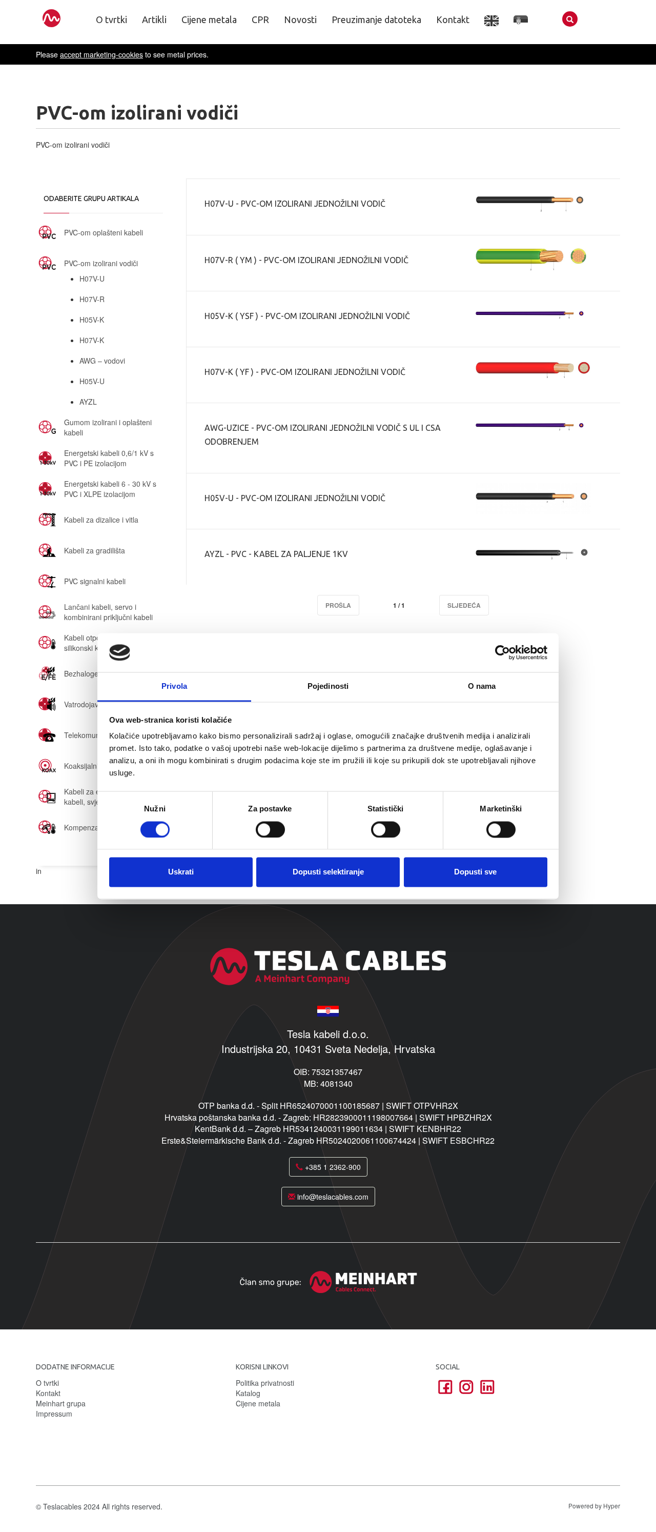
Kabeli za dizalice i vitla (101, 519)
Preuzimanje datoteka (376, 19)
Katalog (248, 1393)
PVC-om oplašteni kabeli (103, 232)
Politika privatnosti (265, 1383)
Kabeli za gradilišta (94, 550)
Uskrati (181, 872)
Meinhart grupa (61, 1403)
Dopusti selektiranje (328, 872)
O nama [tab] (482, 686)
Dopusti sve (475, 872)
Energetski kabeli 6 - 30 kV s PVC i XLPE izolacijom (110, 489)
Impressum (54, 1413)
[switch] (270, 829)
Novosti (300, 19)
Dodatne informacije (75, 1367)
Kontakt (452, 19)
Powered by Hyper (594, 1505)
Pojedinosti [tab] (328, 686)
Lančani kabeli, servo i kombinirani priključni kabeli (108, 612)
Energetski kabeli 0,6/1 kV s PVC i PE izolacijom (109, 458)
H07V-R (92, 299)
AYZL (88, 401)
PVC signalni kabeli (95, 581)
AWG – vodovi (102, 360)
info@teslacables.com (331, 1196)
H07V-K (91, 340)
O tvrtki (111, 19)
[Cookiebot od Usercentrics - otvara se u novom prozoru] (502, 652)
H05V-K (91, 319)
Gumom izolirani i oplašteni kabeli (108, 427)
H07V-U (92, 278)
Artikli (154, 19)
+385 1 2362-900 (332, 1167)
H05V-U (92, 381)
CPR (260, 19)
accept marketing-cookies (101, 54)
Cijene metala (209, 19)
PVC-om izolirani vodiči (101, 263)
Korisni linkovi (262, 1367)
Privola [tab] (174, 686)
